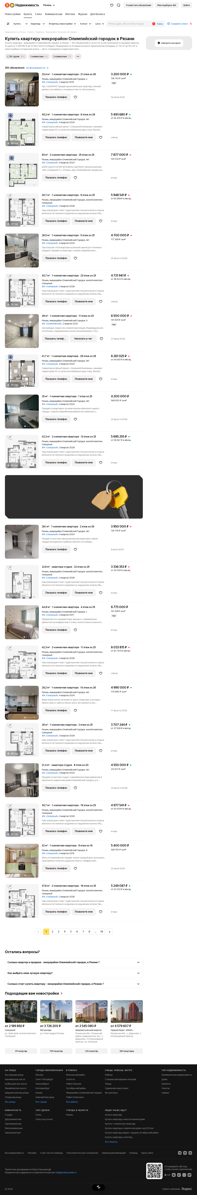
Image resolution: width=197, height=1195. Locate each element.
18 (101, 931)
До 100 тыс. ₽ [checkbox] (19, 510)
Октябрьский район (76, 1088)
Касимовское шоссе (15, 1079)
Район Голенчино (75, 1097)
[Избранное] (112, 5)
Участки (166, 1088)
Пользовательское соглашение (82, 1153)
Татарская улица (13, 1097)
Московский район (75, 1075)
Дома (164, 1079)
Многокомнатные (14, 1128)
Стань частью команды (51, 1153)
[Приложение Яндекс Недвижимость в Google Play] (179, 1175)
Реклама (32, 1153)
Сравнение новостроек (116, 1088)
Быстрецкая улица (14, 1075)
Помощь (133, 1153)
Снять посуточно (44, 1119)
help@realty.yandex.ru (65, 1172)
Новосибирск (42, 1084)
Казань (39, 1092)
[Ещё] (78, 56)
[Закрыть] (191, 24)
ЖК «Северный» (50, 82)
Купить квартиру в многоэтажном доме (125, 1119)
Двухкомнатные (13, 1119)
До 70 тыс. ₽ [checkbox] (59, 501)
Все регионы (111, 1092)
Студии (8, 1115)
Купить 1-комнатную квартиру (120, 1124)
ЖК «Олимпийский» (52, 323)
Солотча (70, 1079)
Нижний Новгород (45, 1097)
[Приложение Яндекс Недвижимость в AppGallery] (184, 1175)
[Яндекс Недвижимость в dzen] (185, 1153)
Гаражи (165, 1092)
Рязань (45, 79)
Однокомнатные (13, 1124)
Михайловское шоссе (15, 1088)
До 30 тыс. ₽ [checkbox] (18, 501)
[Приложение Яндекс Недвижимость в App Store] (174, 1175)
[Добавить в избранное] (75, 97)
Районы (109, 1075)
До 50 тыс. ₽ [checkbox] (39, 501)
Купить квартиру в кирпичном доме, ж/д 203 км (129, 1128)
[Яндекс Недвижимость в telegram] (190, 1153)
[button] (118, 5)
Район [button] (160, 24)
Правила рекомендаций (114, 1153)
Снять (38, 1115)
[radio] (52, 932)
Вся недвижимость (14, 1153)
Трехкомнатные (13, 1132)
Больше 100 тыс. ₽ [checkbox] (43, 510)
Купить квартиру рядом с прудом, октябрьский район (132, 1132)
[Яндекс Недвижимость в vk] (180, 1153)
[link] (186, 5)
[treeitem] (13, 14)
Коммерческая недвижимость (177, 1075)
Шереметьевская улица (17, 1092)
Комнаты (166, 1084)
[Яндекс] (186, 1188)
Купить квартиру (113, 1115)
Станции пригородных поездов (120, 1079)
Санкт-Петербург (44, 1079)
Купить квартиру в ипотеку (119, 1137)
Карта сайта (147, 1153)
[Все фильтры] (8, 24)
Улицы (108, 1084)
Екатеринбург (43, 1088)
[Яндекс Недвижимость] (22, 5)
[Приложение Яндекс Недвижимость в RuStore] (189, 1175)
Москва (39, 1075)
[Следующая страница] (109, 931)
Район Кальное (73, 1084)
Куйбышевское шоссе (16, 1084)
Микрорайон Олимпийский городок (84, 1092)
